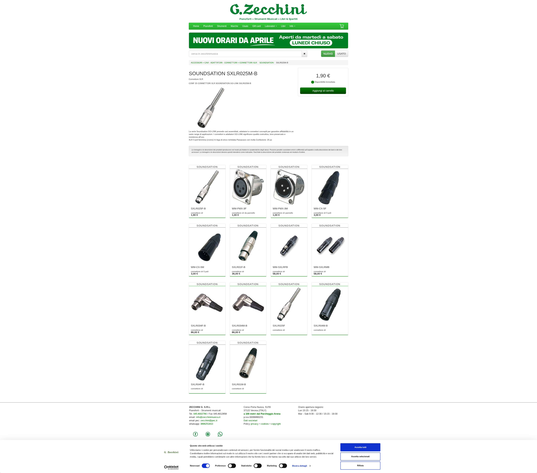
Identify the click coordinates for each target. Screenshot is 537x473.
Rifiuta (360, 465)
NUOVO (328, 53)
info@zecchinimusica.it (208, 417)
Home (196, 26)
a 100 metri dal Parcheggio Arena (262, 413)
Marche (234, 26)
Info (292, 26)
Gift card (256, 26)
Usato (245, 26)
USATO (341, 53)
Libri (283, 26)
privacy (254, 424)
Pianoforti (208, 26)
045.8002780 (200, 413)
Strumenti (222, 26)
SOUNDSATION (266, 63)
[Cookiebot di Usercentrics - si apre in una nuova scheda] (171, 467)
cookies (265, 424)
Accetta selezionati (360, 456)
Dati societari (250, 420)
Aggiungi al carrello (323, 90)
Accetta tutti (360, 447)
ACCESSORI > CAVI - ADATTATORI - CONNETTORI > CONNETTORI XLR (224, 63)
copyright (276, 424)
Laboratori (270, 26)
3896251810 (206, 424)
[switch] (232, 465)
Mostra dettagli (299, 466)
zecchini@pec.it (209, 420)
